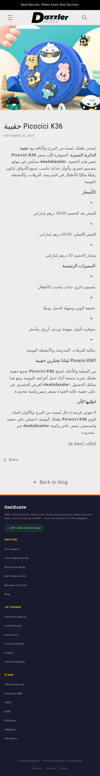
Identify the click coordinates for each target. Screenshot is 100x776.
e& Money (11, 738)
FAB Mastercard (14, 684)
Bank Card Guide (15, 567)
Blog (7, 594)
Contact (37, 768)
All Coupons (12, 549)
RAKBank (10, 729)
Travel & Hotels (14, 643)
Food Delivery (13, 625)
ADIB (7, 711)
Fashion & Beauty (16, 616)
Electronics (12, 634)
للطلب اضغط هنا (82, 443)
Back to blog (54, 482)
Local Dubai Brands (17, 558)
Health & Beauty (15, 661)
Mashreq (10, 720)
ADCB (8, 702)
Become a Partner (16, 585)
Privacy (51, 768)
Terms (63, 768)
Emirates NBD (13, 693)
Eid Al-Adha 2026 (15, 576)
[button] (10, 17)
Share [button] (13, 459)
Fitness (9, 652)
